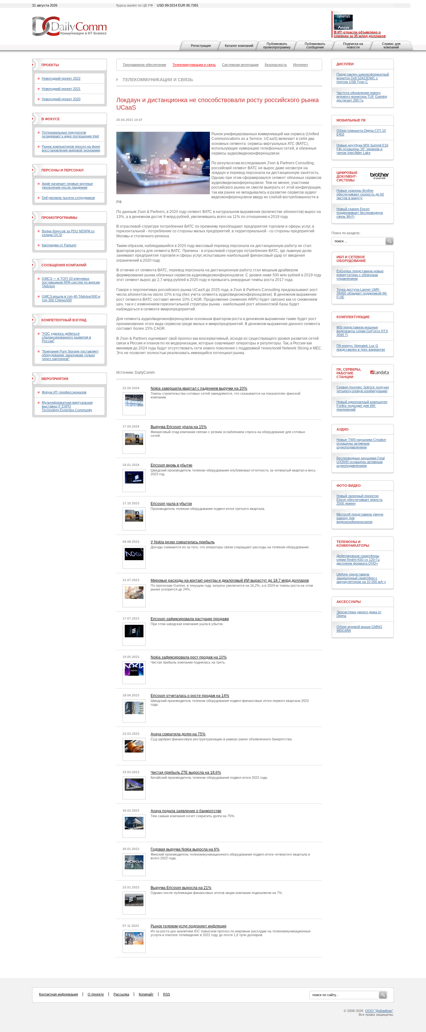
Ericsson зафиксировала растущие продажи (190, 619)
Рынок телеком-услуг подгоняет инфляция (188, 926)
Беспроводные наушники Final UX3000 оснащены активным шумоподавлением (360, 461)
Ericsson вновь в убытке (171, 465)
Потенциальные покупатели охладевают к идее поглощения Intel (70, 134)
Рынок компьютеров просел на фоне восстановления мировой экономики (71, 148)
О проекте (96, 994)
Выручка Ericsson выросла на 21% (181, 888)
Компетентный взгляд (63, 320)
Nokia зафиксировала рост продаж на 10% (189, 657)
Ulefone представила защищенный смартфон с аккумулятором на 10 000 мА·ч (361, 578)
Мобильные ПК (351, 120)
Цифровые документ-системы (346, 176)
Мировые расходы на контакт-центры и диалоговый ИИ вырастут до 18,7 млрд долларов (230, 580)
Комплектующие (353, 317)
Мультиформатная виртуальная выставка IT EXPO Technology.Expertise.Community (67, 406)
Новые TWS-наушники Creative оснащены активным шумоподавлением (361, 443)
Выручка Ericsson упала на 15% (179, 427)
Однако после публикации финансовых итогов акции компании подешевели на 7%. (217, 893)
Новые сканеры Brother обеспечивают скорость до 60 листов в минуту (360, 194)
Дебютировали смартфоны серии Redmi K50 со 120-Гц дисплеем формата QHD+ (358, 559)
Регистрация (201, 45)
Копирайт (146, 994)
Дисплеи (345, 64)
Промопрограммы (59, 218)
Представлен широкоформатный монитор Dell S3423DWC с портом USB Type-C (362, 78)
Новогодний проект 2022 (61, 78)
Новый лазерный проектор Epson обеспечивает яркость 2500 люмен (359, 499)
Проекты (50, 65)
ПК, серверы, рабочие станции (348, 373)
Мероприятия (54, 379)
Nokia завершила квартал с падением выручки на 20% (199, 388)
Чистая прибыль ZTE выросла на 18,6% (186, 772)
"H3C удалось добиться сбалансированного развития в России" (66, 337)
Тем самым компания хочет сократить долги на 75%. (193, 816)
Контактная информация (58, 994)
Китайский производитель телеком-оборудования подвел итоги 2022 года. (209, 777)
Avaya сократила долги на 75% (178, 734)
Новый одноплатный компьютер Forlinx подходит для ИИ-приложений (361, 405)
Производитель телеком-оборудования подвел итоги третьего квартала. (208, 509)
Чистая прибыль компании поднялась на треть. (188, 662)
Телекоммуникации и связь (158, 79)
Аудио (342, 429)
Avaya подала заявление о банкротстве (186, 811)
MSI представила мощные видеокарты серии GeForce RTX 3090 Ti (362, 331)
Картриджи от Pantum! (59, 245)
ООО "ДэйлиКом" (379, 1011)
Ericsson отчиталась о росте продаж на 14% (190, 696)
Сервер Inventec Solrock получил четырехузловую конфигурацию (362, 389)
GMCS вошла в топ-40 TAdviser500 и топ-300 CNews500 (71, 298)
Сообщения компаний (63, 265)
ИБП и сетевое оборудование (351, 259)
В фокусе (50, 119)
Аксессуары (348, 602)
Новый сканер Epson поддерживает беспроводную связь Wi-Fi (359, 212)
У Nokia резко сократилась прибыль (183, 542)
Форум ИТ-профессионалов (64, 392)
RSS (166, 994)
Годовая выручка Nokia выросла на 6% (185, 849)
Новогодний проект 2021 (61, 89)
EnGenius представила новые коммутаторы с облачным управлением (360, 274)
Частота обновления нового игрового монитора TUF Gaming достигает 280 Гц (361, 96)
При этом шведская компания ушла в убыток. (187, 624)
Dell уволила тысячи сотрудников (68, 198)
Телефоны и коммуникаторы (352, 543)
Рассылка (121, 994)
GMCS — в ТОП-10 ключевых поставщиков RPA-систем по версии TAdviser (71, 282)
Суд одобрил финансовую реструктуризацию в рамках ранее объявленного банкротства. (222, 739)
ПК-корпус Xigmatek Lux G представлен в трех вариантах (360, 347)
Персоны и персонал (62, 170)
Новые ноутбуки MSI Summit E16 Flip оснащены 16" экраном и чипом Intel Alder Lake (362, 149)
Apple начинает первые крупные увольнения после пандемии (67, 185)
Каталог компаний (239, 45)
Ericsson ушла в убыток (171, 503)
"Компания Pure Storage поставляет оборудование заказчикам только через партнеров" (70, 355)
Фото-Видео (348, 485)
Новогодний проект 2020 (61, 99)
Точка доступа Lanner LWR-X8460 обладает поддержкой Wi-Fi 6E (361, 293)
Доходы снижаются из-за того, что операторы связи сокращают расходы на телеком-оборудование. (230, 547)
